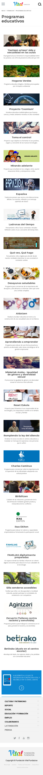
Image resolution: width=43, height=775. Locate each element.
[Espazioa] (21, 184)
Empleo (8, 718)
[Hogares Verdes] (21, 71)
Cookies (14, 764)
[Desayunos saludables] (21, 273)
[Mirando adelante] (21, 156)
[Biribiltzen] (21, 487)
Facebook (19, 738)
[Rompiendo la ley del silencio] (21, 426)
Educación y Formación (16, 714)
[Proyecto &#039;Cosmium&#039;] (21, 99)
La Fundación (11, 726)
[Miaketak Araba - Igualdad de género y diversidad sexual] (21, 363)
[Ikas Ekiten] (21, 517)
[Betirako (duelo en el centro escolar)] (21, 639)
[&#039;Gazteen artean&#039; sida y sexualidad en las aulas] (21, 40)
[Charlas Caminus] (21, 456)
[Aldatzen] (21, 304)
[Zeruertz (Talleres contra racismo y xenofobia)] (21, 608)
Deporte (9, 705)
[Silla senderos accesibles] (21, 578)
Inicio (3, 10)
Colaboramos (12, 722)
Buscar (39, 4)
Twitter (15, 738)
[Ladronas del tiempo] (21, 215)
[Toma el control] (21, 128)
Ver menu (3, 4)
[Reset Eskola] (21, 395)
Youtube (24, 738)
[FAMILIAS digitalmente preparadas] (21, 545)
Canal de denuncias (22, 767)
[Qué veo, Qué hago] (21, 243)
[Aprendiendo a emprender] (21, 332)
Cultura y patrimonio (15, 701)
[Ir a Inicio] (21, 4)
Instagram (28, 738)
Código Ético (35, 764)
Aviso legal (7, 764)
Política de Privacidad (24, 764)
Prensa (8, 730)
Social (8, 709)
